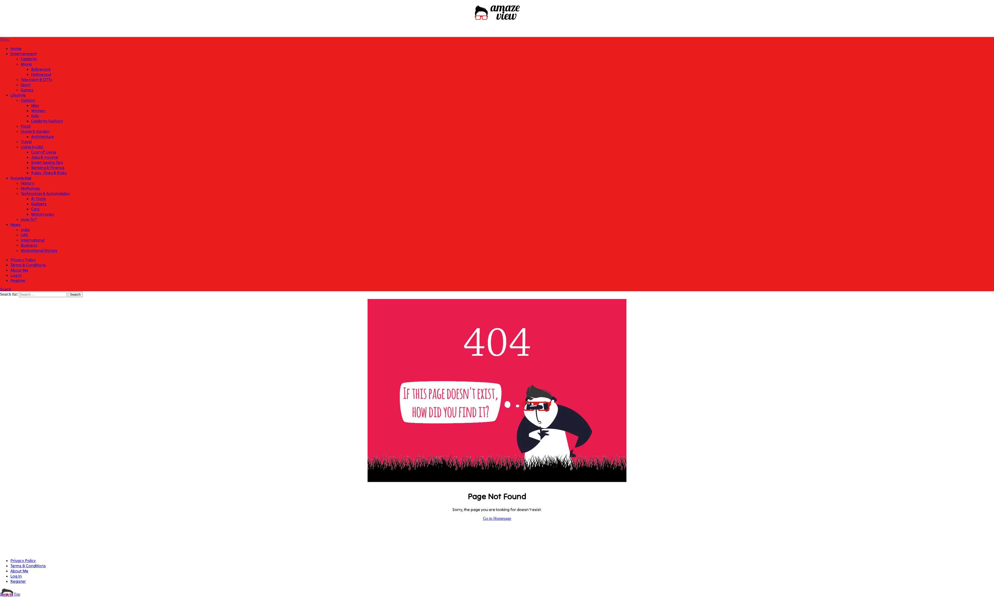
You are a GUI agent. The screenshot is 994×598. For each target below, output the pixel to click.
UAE (24, 234)
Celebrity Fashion (47, 120)
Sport (26, 84)
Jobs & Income (44, 157)
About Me (19, 270)
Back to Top (10, 594)
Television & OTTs (36, 79)
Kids (35, 115)
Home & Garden (35, 131)
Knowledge (20, 177)
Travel (26, 141)
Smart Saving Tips (47, 162)
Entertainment (23, 53)
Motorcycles (42, 214)
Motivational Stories (39, 250)
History (27, 183)
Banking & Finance (47, 167)
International (33, 240)
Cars (35, 209)
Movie (26, 64)
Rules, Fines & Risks (49, 172)
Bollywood (40, 69)
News (15, 224)
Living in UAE (32, 146)
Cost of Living (43, 152)
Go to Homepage (497, 518)
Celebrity (29, 58)
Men (35, 105)
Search (5, 289)
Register (18, 280)
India (25, 229)
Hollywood (41, 74)
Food (25, 126)
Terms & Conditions (28, 264)
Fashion (28, 100)
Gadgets (39, 203)
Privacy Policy (23, 259)
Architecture (42, 136)
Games (27, 89)
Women (38, 110)
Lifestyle (18, 95)
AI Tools (38, 198)
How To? (29, 219)
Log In (16, 275)
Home (15, 48)
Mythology (30, 188)
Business (29, 245)
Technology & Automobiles (45, 193)
